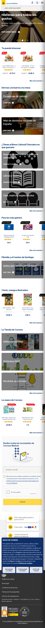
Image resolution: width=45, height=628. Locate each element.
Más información (36, 81)
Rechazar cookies (9, 570)
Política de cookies (8, 579)
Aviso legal (5, 583)
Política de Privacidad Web (10, 592)
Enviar (22, 502)
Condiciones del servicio (10, 588)
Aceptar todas (36, 570)
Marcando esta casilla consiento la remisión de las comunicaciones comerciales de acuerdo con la (23, 479)
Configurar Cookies (22, 570)
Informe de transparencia (10, 596)
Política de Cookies (25, 563)
